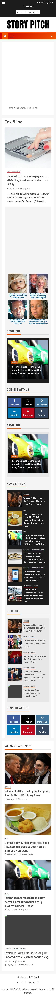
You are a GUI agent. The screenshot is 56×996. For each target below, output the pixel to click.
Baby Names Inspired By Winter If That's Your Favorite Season (18, 296)
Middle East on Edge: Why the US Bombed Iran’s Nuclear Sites (34, 659)
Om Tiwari (24, 799)
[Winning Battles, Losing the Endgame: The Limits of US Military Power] (15, 499)
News (25, 510)
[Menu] (11, 36)
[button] (11, 36)
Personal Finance (13, 171)
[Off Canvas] (3, 3)
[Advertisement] (28, 74)
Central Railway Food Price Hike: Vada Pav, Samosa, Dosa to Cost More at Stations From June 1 (33, 520)
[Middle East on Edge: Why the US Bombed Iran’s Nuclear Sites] (15, 657)
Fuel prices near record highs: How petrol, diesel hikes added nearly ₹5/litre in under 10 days (25, 901)
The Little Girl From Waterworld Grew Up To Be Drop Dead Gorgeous (38, 322)
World (33, 652)
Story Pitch (26, 189)
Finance (15, 362)
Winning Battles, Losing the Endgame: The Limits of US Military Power (34, 501)
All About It (27, 586)
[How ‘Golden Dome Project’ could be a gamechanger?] (15, 691)
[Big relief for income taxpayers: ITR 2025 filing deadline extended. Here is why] (28, 147)
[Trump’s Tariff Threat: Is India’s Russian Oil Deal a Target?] (15, 642)
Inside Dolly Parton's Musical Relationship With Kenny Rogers (38, 296)
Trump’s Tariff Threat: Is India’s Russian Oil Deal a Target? (34, 643)
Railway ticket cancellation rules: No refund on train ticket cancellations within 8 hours (33, 595)
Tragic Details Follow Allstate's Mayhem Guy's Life (18, 322)
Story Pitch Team (26, 854)
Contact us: (22, 977)
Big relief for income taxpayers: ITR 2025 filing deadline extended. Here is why (27, 180)
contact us (29, 6)
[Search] (51, 36)
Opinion (26, 494)
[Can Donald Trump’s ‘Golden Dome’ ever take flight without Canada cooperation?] (15, 674)
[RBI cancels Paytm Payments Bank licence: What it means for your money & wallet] (15, 574)
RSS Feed (34, 977)
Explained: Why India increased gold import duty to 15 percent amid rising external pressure (26, 370)
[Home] (5, 36)
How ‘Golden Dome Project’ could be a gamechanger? (31, 693)
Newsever (44, 989)
